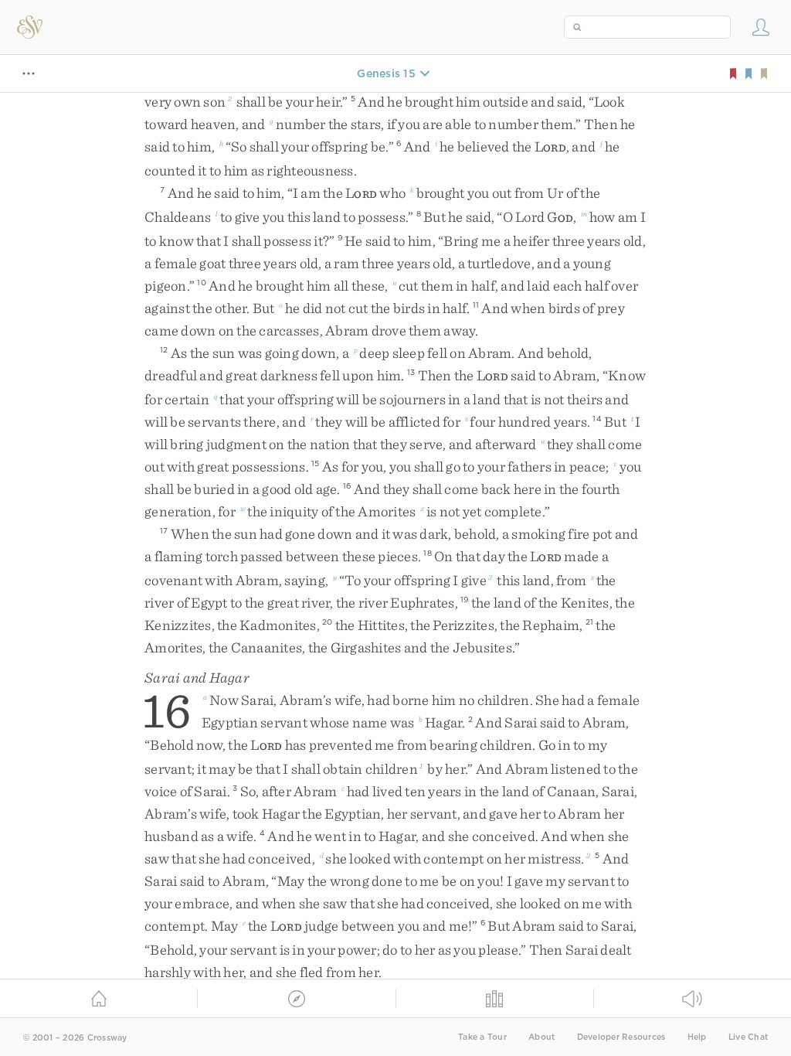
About (541, 1037)
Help (697, 1037)
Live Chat (748, 1037)
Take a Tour (482, 1037)
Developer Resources (621, 1037)
